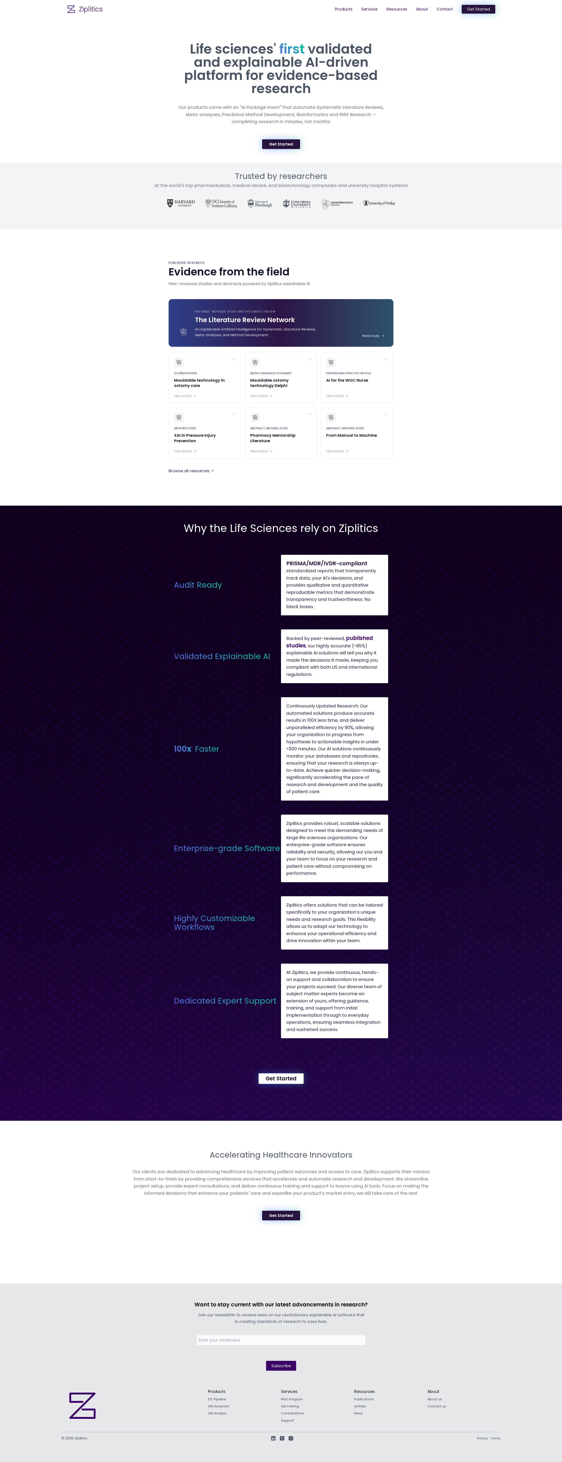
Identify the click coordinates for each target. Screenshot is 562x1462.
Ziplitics (91, 9)
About (422, 9)
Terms (496, 1438)
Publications (364, 1399)
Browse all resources (189, 471)
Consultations (292, 1413)
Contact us (436, 1406)
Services (369, 9)
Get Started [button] (478, 9)
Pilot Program (292, 1399)
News (358, 1413)
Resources (397, 9)
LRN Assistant (219, 1406)
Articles (360, 1406)
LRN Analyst (217, 1413)
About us (434, 1399)
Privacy (482, 1438)
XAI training (290, 1406)
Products (344, 9)
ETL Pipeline (217, 1399)
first (292, 49)
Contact (445, 9)
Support (287, 1420)
